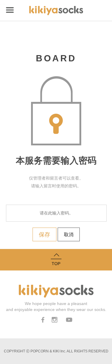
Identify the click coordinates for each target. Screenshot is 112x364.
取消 (68, 234)
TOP (56, 263)
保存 (44, 234)
